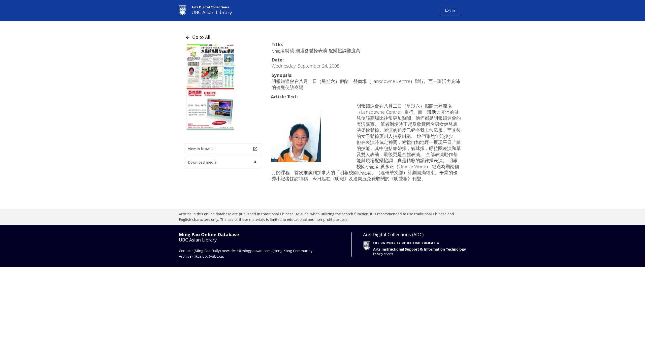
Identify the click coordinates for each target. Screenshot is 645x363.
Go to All (197, 37)
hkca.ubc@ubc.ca (208, 256)
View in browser (223, 149)
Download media (223, 162)
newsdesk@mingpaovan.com (246, 250)
